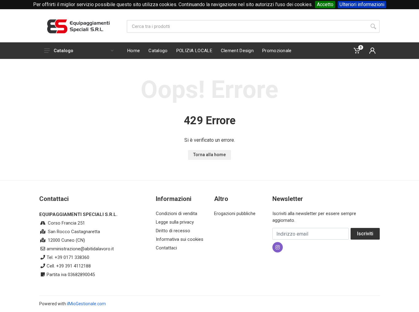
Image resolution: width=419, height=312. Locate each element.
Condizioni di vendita (176, 213)
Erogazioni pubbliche (235, 213)
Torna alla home (209, 154)
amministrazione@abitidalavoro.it (80, 249)
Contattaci (166, 248)
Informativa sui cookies (179, 239)
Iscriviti (365, 234)
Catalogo (63, 50)
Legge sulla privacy (175, 222)
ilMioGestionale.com (86, 303)
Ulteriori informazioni (362, 4)
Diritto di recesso (173, 230)
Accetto (325, 4)
